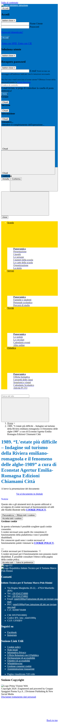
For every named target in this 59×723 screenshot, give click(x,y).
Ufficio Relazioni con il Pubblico (23, 655)
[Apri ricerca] (34, 179)
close (4, 217)
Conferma (16, 179)
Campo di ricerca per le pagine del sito (19, 393)
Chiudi (5, 102)
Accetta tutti (12, 518)
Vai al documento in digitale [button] (29, 494)
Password (34, 26)
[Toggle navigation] (25, 203)
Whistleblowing (14, 663)
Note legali (12, 649)
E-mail (33, 71)
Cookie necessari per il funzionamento (19, 551)
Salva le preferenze (24, 562)
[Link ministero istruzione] (14, 5)
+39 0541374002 (19, 596)
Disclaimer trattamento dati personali (18, 697)
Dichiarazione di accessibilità (21, 658)
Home (10, 423)
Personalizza (8, 515)
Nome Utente (36, 23)
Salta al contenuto (9, 2)
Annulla (5, 179)
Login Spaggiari (24, 82)
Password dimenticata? (12, 32)
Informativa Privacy (16, 652)
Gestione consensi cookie (19, 666)
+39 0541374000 (19, 593)
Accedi (5, 8)
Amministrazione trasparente (20, 669)
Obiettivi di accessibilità (18, 660)
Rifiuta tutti (26, 515)
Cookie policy (14, 647)
